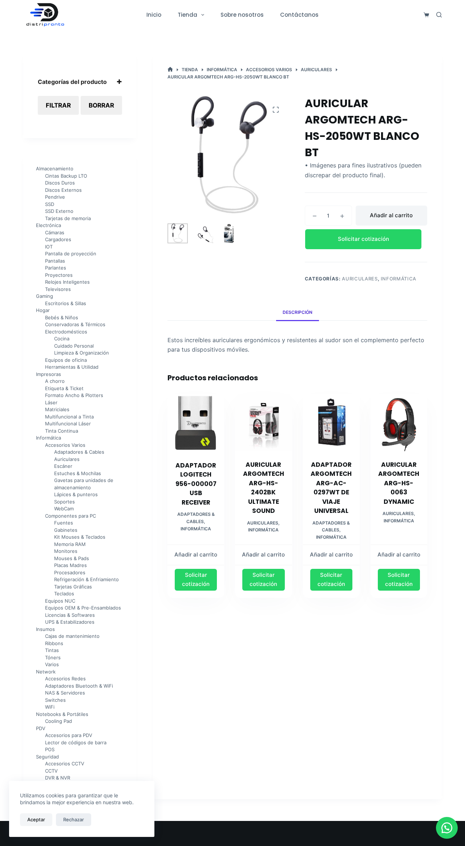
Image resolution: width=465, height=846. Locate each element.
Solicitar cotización (363, 238)
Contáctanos (299, 15)
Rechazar (73, 819)
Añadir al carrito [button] (195, 554)
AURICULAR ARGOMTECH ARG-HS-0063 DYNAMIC (398, 483)
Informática (398, 279)
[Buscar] (439, 14)
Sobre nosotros (242, 15)
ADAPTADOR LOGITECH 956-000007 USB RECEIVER (196, 484)
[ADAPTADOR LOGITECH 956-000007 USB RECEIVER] (195, 423)
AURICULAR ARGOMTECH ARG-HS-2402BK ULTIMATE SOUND (263, 487)
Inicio (153, 15)
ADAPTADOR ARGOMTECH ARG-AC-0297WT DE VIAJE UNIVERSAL (331, 487)
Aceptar (36, 819)
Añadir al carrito (391, 215)
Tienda (187, 15)
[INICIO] (170, 69)
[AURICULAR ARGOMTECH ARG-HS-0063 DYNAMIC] (399, 422)
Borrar (101, 105)
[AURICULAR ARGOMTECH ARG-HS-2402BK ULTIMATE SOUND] (263, 422)
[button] (366, 239)
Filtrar (58, 105)
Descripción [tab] (297, 312)
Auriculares (359, 279)
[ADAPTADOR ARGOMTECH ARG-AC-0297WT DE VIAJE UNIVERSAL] (331, 422)
